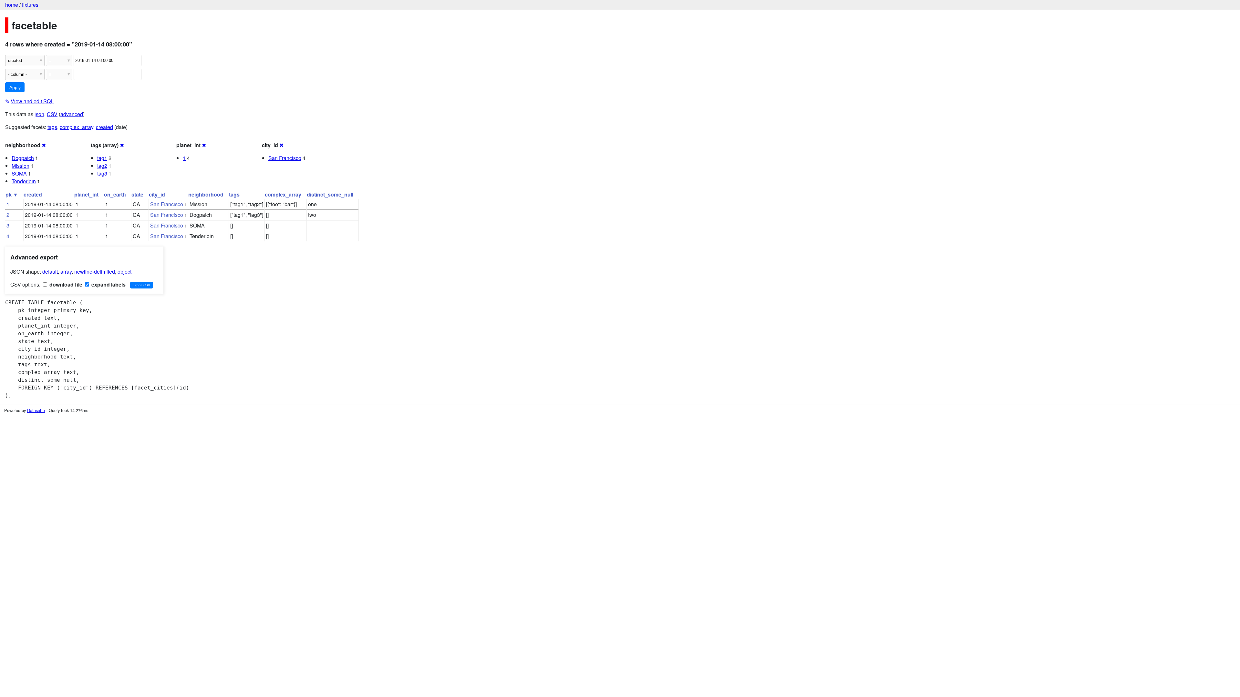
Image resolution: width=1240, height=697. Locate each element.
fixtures (30, 4)
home (11, 4)
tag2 (102, 165)
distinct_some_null (330, 194)
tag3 (102, 173)
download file (65, 284)
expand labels (108, 284)
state (137, 194)
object (124, 271)
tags (52, 127)
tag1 (102, 158)
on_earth (115, 194)
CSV (52, 114)
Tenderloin (24, 181)
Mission (20, 165)
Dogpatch (23, 158)
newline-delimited (94, 271)
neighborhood (205, 194)
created (104, 127)
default (50, 271)
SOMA (19, 173)
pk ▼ (11, 194)
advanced (71, 114)
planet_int (86, 194)
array (66, 271)
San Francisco (284, 158)
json (39, 114)
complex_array (76, 127)
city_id (157, 194)
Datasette (36, 410)
